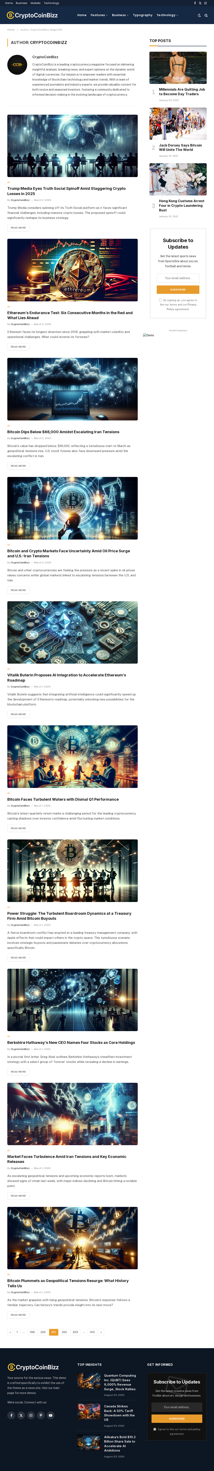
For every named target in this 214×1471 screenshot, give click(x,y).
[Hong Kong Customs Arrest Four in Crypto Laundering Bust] (178, 179)
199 (32, 1332)
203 (75, 1332)
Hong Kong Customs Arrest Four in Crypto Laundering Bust (181, 205)
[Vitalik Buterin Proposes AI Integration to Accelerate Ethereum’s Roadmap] (72, 632)
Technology (51, 3)
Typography (142, 15)
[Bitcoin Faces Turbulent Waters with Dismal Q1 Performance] (72, 756)
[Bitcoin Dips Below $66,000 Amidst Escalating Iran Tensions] (72, 389)
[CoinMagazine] (32, 15)
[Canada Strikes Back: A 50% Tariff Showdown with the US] (88, 1412)
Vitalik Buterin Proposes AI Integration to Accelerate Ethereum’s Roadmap (66, 677)
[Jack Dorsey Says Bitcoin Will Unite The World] (178, 124)
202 (64, 1332)
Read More (18, 227)
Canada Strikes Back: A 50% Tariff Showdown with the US (119, 1413)
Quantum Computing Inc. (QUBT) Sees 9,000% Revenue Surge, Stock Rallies (120, 1382)
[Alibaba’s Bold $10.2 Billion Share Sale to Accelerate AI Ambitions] (88, 1442)
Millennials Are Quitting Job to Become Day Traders (182, 91)
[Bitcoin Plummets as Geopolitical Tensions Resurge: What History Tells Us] (72, 1238)
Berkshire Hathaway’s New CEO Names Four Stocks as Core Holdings (71, 1042)
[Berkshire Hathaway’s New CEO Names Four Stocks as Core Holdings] (72, 1000)
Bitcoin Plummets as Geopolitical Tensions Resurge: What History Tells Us (68, 1283)
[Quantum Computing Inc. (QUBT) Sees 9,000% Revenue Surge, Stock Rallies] (88, 1381)
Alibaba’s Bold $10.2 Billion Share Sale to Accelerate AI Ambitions (120, 1443)
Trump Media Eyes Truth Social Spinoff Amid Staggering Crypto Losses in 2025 (66, 191)
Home (9, 3)
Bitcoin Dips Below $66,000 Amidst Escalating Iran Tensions (63, 432)
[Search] (206, 15)
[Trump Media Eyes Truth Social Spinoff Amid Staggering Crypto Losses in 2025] (72, 146)
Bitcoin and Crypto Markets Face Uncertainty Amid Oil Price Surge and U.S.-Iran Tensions (68, 553)
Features (98, 15)
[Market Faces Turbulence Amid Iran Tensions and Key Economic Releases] (72, 1114)
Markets (36, 3)
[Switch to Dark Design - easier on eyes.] (199, 15)
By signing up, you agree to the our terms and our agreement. (178, 305)
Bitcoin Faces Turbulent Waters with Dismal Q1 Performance (63, 799)
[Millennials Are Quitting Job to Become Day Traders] (178, 68)
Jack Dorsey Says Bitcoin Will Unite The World (180, 147)
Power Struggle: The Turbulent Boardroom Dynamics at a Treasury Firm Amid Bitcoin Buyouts (69, 916)
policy (196, 1429)
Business (21, 3)
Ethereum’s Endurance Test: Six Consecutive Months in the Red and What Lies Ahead (70, 315)
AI (8, 182)
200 (43, 1332)
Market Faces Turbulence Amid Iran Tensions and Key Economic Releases (66, 1159)
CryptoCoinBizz (45, 57)
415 (92, 1332)
